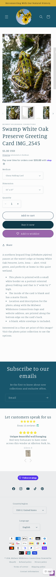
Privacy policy (41, 562)
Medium (6, 169)
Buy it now (28, 224)
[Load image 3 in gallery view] (42, 112)
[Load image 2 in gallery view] (28, 112)
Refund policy (25, 562)
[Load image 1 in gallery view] (13, 112)
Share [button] (9, 245)
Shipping (6, 155)
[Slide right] (53, 113)
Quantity (6, 197)
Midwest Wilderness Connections (26, 558)
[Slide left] (3, 113)
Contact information (29, 571)
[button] (6, 16)
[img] (28, 422)
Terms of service (21, 567)
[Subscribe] (47, 397)
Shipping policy (38, 567)
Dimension (7, 183)
